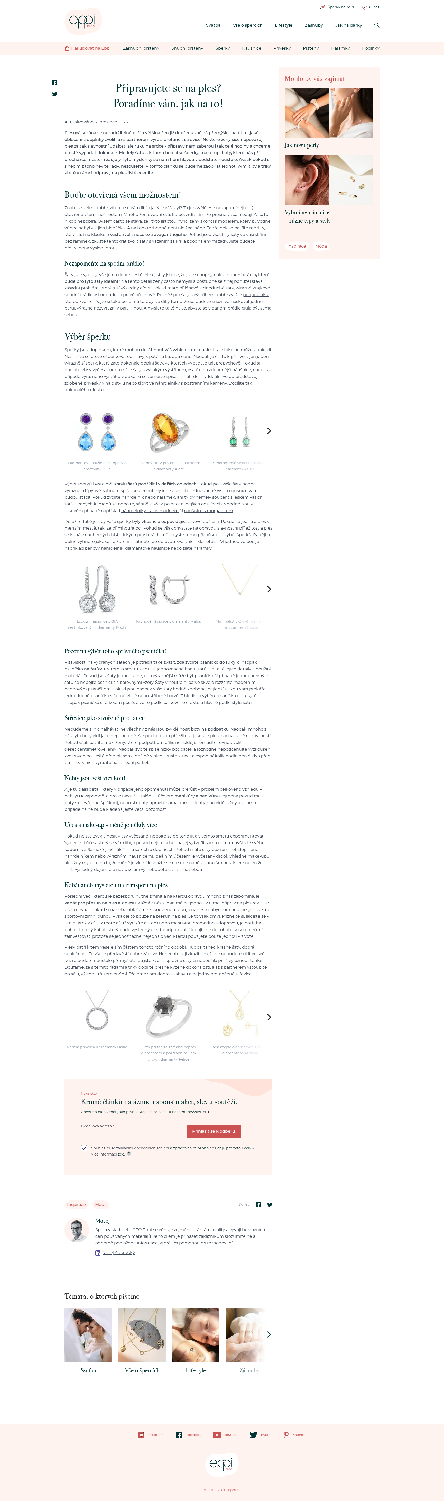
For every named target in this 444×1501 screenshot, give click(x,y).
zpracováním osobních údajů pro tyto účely (212, 1148)
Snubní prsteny (187, 48)
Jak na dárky (348, 25)
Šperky (223, 48)
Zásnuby (314, 25)
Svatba (213, 25)
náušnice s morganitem (208, 511)
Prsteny (311, 48)
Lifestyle (283, 25)
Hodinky (371, 48)
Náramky (340, 48)
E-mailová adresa (97, 1126)
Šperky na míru (341, 7)
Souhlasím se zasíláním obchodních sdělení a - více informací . (172, 1151)
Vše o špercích (248, 25)
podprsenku (256, 295)
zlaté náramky (197, 548)
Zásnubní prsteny (141, 48)
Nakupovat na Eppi (91, 48)
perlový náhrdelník (104, 548)
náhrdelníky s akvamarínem (150, 511)
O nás (374, 7)
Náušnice (251, 48)
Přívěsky (282, 48)
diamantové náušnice (147, 548)
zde (121, 1154)
